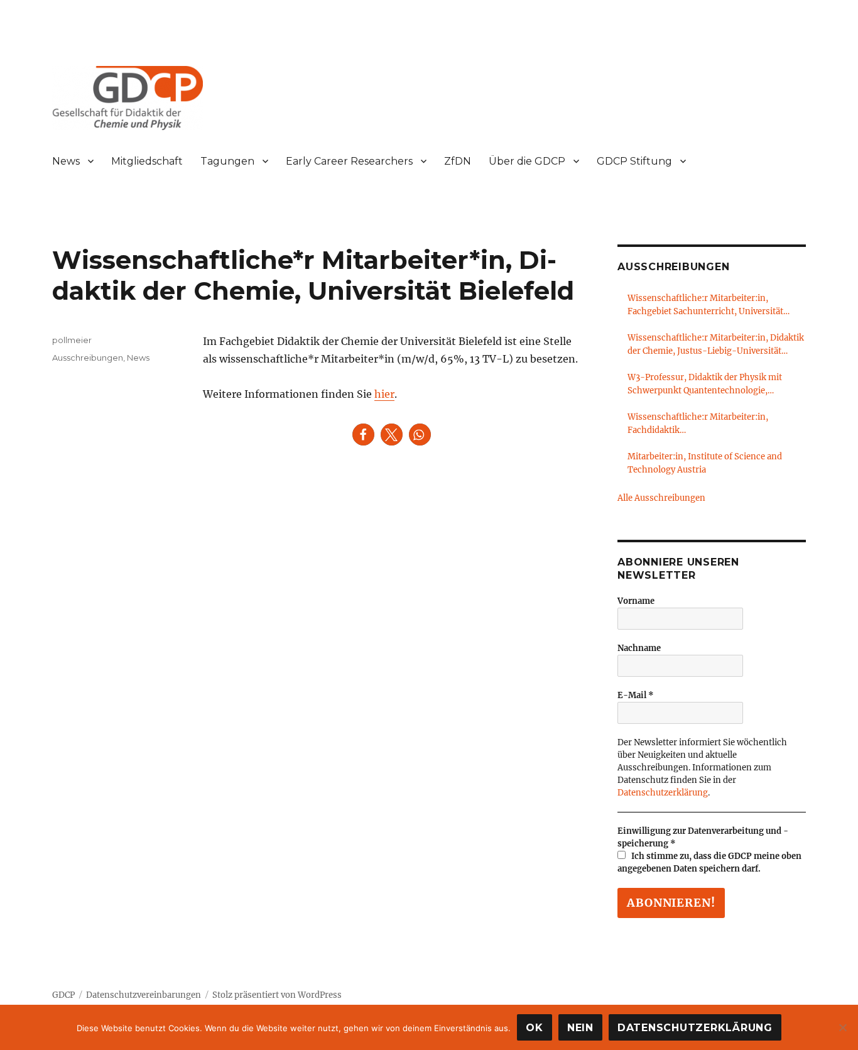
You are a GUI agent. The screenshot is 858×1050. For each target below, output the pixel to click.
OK (534, 1028)
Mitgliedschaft (147, 161)
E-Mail (635, 695)
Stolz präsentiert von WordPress (277, 995)
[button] (363, 435)
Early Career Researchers (349, 161)
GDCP (63, 995)
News (66, 161)
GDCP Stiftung (634, 161)
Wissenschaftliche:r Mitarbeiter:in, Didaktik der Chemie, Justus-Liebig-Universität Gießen (715, 345)
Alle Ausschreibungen (661, 498)
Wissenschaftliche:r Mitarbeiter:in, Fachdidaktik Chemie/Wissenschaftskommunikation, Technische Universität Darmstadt (707, 424)
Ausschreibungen (87, 358)
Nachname (639, 648)
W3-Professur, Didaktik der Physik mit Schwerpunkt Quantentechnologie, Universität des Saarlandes (704, 384)
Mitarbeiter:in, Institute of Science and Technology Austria (704, 463)
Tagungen (227, 161)
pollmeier (72, 340)
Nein (580, 1028)
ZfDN (457, 161)
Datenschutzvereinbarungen (143, 995)
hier (384, 394)
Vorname (635, 601)
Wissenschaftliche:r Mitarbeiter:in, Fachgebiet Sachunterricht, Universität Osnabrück (705, 305)
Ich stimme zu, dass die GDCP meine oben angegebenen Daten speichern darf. (709, 862)
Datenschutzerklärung (662, 792)
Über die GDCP (527, 161)
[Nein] (842, 1027)
